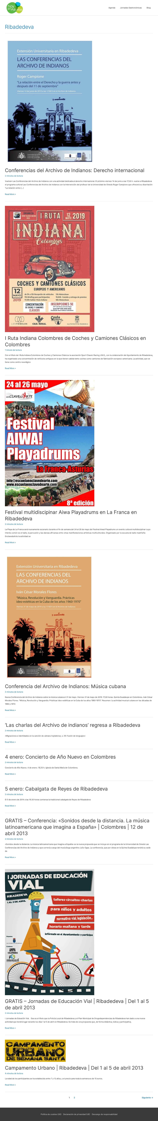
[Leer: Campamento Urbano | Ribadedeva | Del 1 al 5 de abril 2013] (35, 1050)
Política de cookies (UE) (51, 1114)
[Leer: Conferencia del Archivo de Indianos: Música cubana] (49, 617)
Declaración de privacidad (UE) (76, 1114)
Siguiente (147, 1097)
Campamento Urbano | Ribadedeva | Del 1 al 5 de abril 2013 (74, 1068)
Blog (149, 8)
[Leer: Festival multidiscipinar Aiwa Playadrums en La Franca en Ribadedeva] (49, 443)
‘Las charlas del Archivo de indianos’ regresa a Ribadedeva (72, 725)
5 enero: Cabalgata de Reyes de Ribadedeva (56, 789)
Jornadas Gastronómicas (131, 8)
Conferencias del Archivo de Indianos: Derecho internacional (74, 170)
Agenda (112, 8)
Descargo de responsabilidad (104, 1114)
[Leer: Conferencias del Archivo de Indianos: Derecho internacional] (50, 101)
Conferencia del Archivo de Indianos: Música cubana (65, 686)
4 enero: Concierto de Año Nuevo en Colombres (60, 757)
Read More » (10, 194)
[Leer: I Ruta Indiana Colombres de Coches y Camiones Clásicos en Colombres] (49, 269)
